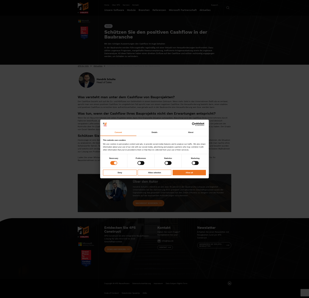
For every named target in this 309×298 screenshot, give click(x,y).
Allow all (189, 173)
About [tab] (190, 132)
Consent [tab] (118, 132)
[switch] (140, 163)
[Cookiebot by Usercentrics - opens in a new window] (195, 124)
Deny (120, 173)
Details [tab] (155, 132)
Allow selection (154, 173)
